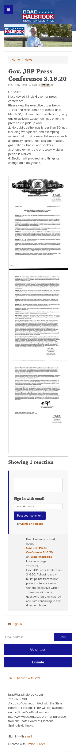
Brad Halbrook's (41, 557)
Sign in (17, 624)
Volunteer (38, 649)
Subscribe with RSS (27, 678)
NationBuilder (35, 744)
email (28, 736)
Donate (38, 662)
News (28, 59)
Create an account (31, 524)
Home (15, 59)
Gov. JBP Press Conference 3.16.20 (39, 550)
